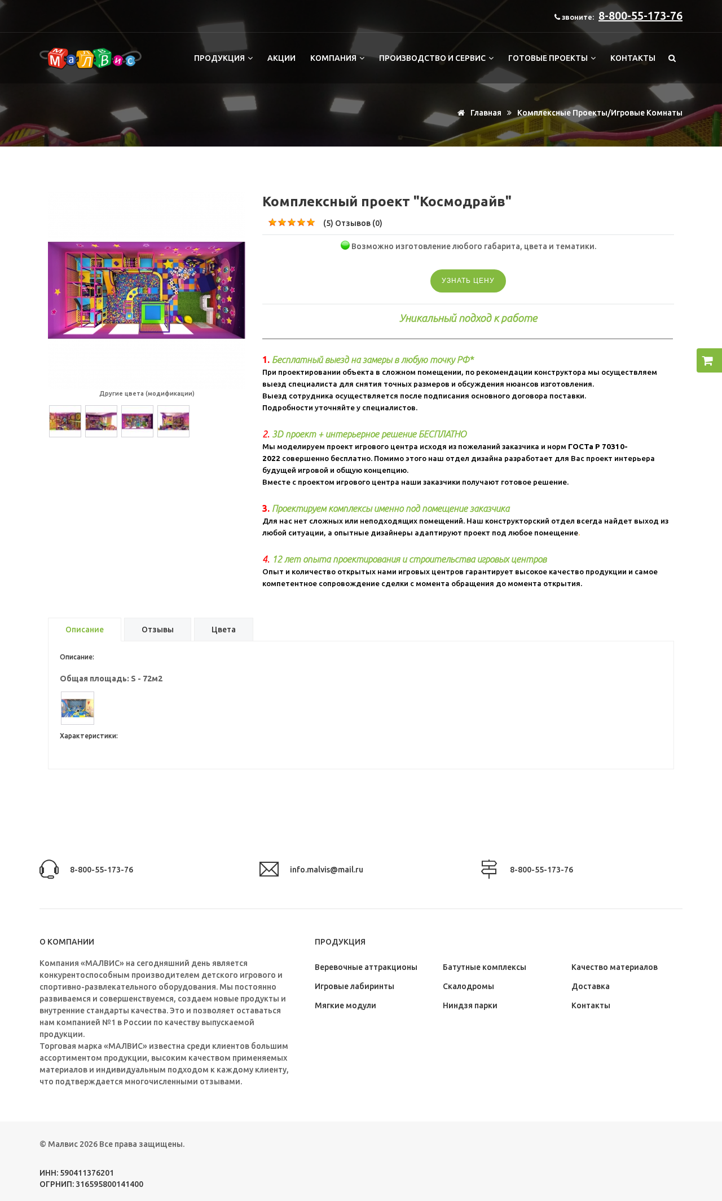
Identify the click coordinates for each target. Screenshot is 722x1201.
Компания (334, 58)
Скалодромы (468, 986)
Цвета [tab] (224, 629)
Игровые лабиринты (354, 986)
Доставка (590, 986)
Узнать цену (468, 281)
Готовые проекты (548, 58)
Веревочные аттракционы (366, 967)
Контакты (632, 58)
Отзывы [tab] (158, 629)
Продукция (220, 58)
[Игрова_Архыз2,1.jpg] (85, 708)
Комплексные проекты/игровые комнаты (600, 112)
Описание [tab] (84, 629)
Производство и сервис (433, 58)
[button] (709, 360)
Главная (485, 112)
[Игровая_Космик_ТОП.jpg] (146, 197)
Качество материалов (614, 967)
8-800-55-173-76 (640, 15)
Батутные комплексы (484, 967)
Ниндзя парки (470, 1005)
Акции (281, 58)
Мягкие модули (345, 1005)
